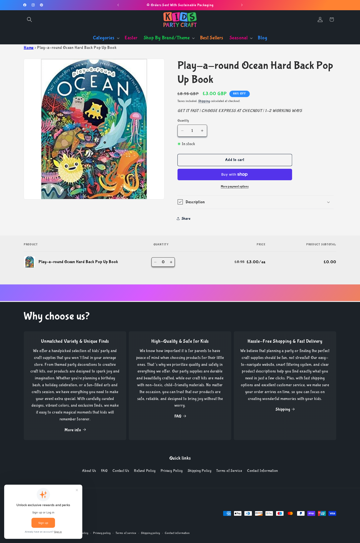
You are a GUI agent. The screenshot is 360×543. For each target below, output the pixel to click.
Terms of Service (229, 471)
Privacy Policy (172, 471)
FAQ (177, 416)
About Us (89, 471)
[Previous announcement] (118, 5)
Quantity (183, 120)
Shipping (204, 101)
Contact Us (120, 471)
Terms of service (126, 533)
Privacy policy (101, 533)
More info (73, 430)
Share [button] (186, 218)
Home (29, 47)
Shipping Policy (199, 471)
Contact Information (262, 471)
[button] (29, 19)
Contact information (177, 533)
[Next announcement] (241, 5)
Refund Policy (145, 471)
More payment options (235, 186)
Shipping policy (150, 533)
